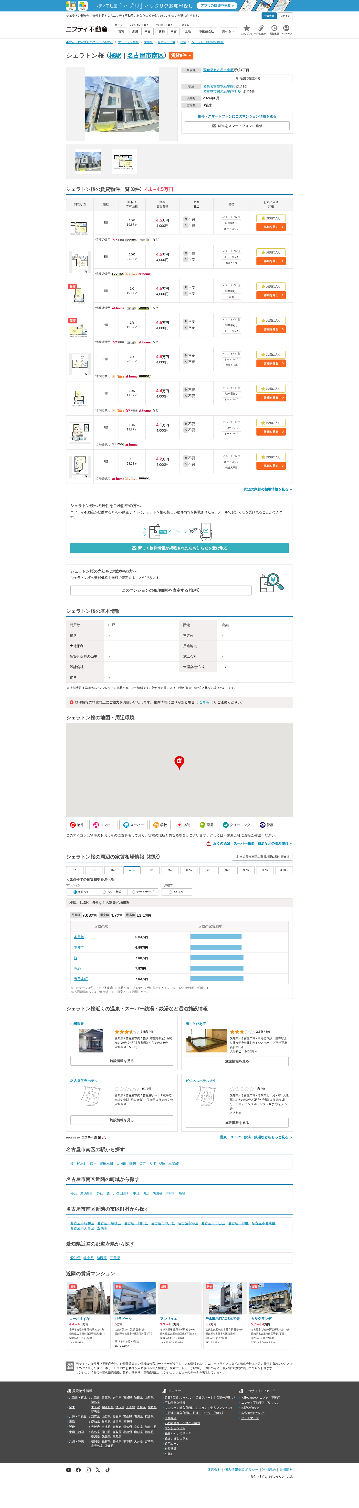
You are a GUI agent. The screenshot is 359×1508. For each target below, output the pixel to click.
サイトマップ (250, 1418)
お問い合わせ (250, 1408)
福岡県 (95, 1441)
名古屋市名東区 (263, 1223)
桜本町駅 (235, 91)
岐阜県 (89, 1258)
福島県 (95, 1402)
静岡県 (102, 1258)
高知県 (117, 1436)
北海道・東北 (78, 1397)
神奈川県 (108, 1407)
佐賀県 (106, 1441)
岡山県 (106, 1432)
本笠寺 (79, 947)
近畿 (72, 1427)
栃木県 (152, 1407)
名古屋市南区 (145, 55)
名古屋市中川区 (163, 1223)
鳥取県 (117, 1432)
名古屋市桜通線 (215, 91)
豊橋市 (102, 1228)
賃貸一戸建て (225, 1397)
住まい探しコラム (176, 1438)
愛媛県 (106, 1436)
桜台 (73, 1193)
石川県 (138, 1416)
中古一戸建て (213, 1413)
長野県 (117, 1416)
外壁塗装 (171, 1448)
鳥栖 (182, 1193)
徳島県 (149, 1432)
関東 (72, 1407)
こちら (204, 702)
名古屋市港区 (188, 1223)
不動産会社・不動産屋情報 (182, 1423)
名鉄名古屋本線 (215, 86)
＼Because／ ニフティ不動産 (260, 1397)
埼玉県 (120, 1407)
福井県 (149, 1416)
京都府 (117, 1427)
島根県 (127, 1432)
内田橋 (157, 1193)
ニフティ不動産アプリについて (261, 1402)
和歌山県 (151, 1427)
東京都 (95, 1407)
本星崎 (79, 937)
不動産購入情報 (175, 1402)
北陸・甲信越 (78, 1416)
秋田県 (138, 1397)
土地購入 (171, 1418)
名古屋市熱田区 (136, 1223)
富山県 (127, 1416)
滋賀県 (127, 1427)
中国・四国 (76, 1432)
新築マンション (197, 1408)
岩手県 (117, 1397)
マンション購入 (175, 1408)
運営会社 (214, 1469)
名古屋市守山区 (213, 1223)
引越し (169, 1454)
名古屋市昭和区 (82, 1223)
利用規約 (269, 1469)
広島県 (95, 1432)
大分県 (138, 1441)
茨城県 (141, 1407)
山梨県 (106, 1416)
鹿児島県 (97, 1446)
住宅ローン (172, 1443)
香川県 (95, 1436)
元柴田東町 (121, 1193)
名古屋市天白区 (82, 1228)
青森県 (106, 1397)
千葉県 (130, 1407)
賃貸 (168, 1397)
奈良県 (138, 1427)
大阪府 (95, 1427)
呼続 (77, 968)
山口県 (138, 1432)
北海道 (95, 1397)
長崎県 (117, 1441)
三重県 (115, 1258)
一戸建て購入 (173, 1413)
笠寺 (142, 1164)
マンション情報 (175, 1428)
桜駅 (115, 55)
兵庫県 (106, 1427)
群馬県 (95, 1411)
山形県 (149, 1397)
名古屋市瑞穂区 (109, 1223)
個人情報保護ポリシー (241, 1469)
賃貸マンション (182, 1397)
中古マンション (220, 1408)
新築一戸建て (192, 1413)
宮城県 (127, 1397)
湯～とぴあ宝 (196, 1024)
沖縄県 (109, 1446)
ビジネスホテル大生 (201, 1081)
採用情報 (286, 1469)
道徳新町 (87, 1193)
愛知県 (208, 70)
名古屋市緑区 (238, 1223)
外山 (100, 1193)
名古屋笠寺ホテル (84, 1081)
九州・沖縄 (76, 1441)
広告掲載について (253, 1413)
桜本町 (82, 1164)
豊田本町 (81, 979)
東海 (72, 1421)
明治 (146, 1193)
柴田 (162, 1164)
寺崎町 (171, 1193)
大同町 (121, 1164)
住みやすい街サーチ (178, 1433)
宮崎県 (149, 1441)
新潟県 (95, 1416)
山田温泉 (77, 1024)
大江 (152, 1164)
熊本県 (127, 1441)
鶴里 (93, 1164)
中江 (136, 1193)
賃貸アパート (204, 1397)
